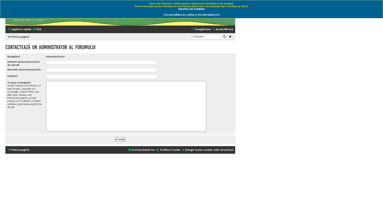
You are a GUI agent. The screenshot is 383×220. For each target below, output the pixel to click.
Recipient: (14, 56)
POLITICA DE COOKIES (191, 9)
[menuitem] (36, 29)
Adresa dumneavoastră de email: (23, 63)
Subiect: (12, 76)
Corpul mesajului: (19, 82)
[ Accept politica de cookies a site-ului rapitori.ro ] (192, 14)
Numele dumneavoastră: (24, 69)
